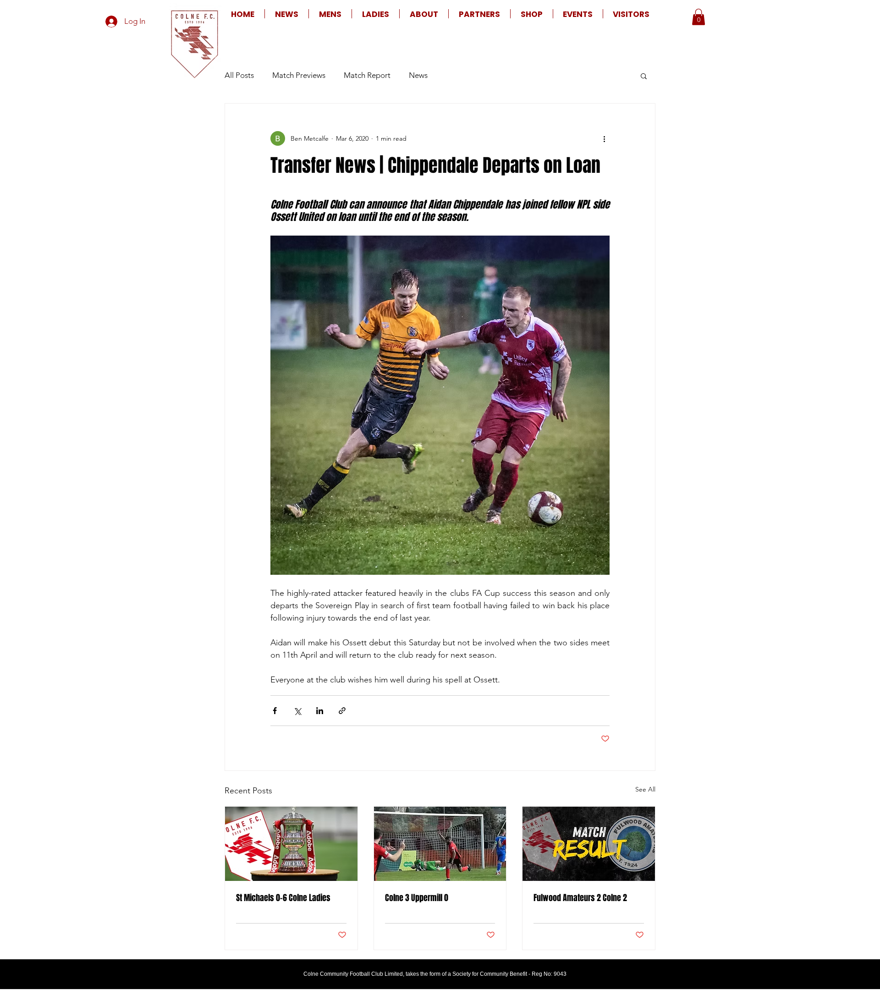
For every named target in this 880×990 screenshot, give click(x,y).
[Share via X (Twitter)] (297, 710)
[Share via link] (342, 710)
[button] (330, 13)
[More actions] (604, 138)
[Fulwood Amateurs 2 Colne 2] (588, 844)
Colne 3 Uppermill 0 (416, 898)
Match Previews (298, 75)
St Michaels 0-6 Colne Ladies (283, 898)
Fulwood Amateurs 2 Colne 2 (580, 898)
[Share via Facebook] (274, 710)
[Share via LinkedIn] (319, 710)
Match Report (367, 75)
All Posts (239, 75)
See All (645, 789)
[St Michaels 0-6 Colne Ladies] (291, 844)
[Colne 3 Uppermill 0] (440, 844)
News (418, 75)
